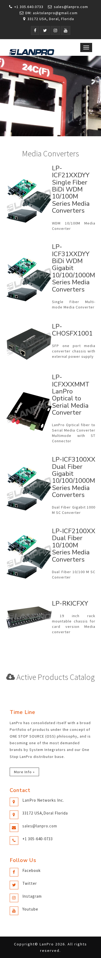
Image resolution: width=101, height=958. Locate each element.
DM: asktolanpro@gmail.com (51, 12)
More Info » (24, 771)
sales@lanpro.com (71, 6)
